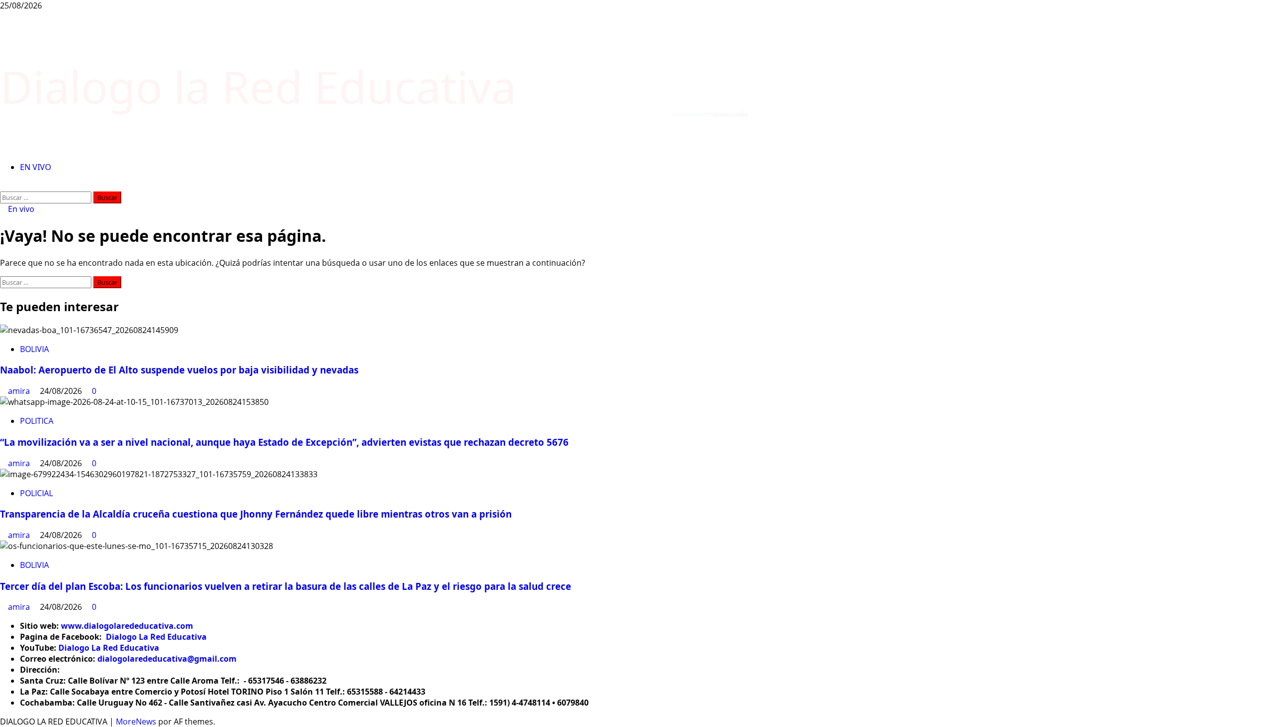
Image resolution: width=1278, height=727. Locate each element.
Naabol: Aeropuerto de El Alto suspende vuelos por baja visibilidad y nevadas (179, 370)
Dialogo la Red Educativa (258, 86)
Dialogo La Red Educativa (156, 636)
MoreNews (136, 721)
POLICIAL (36, 493)
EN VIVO (35, 167)
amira (20, 390)
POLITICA (36, 420)
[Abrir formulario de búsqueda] (3, 186)
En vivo (20, 208)
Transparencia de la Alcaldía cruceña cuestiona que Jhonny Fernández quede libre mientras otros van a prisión (256, 514)
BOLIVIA (34, 349)
